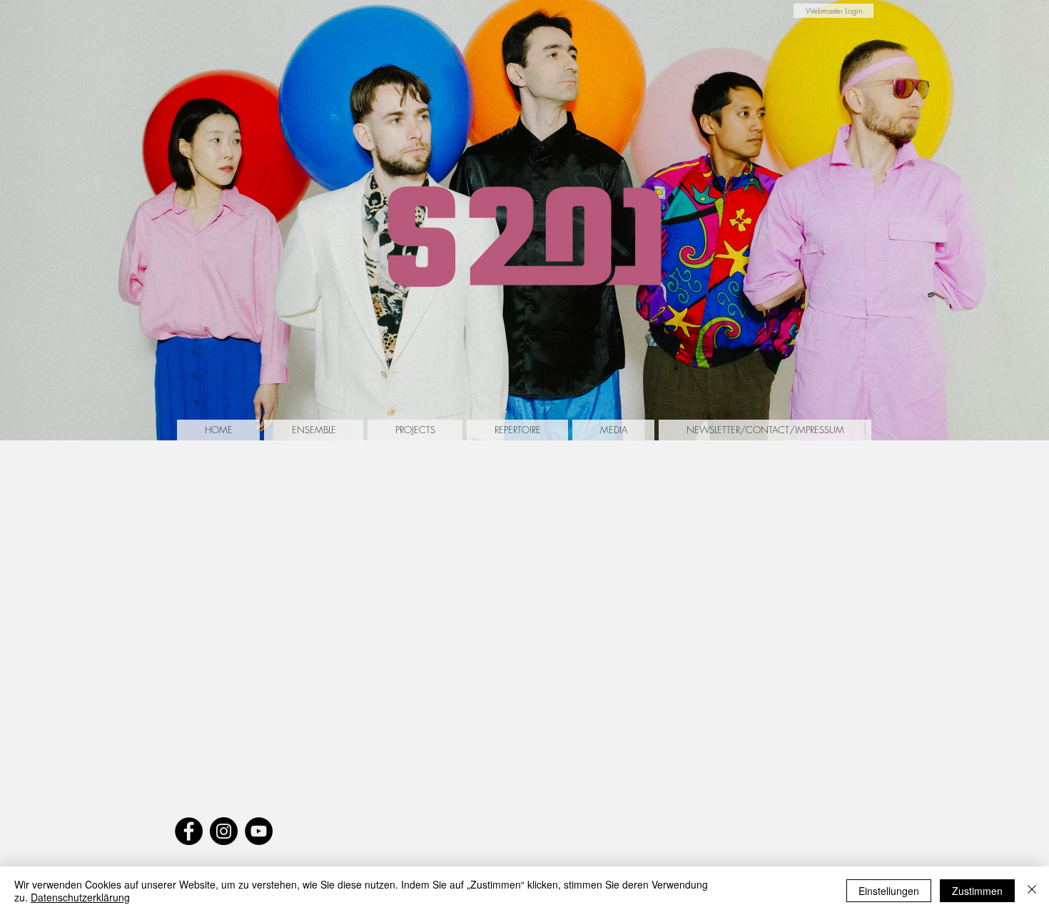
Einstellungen (888, 891)
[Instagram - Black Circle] (224, 831)
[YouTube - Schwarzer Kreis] (259, 831)
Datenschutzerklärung (80, 897)
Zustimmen (977, 891)
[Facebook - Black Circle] (189, 831)
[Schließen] (1031, 891)
